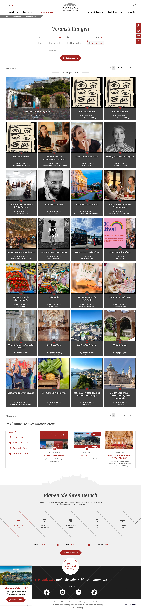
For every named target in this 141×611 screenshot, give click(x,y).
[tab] (19, 524)
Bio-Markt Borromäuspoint (54, 393)
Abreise (67, 545)
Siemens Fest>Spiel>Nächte (87, 252)
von (40, 37)
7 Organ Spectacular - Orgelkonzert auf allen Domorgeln (120, 396)
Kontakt (53, 602)
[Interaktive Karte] (138, 25)
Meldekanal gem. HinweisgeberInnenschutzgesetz (68, 605)
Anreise (35, 545)
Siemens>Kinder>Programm (37, 111)
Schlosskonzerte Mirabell (87, 204)
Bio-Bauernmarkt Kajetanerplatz (21, 298)
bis (68, 37)
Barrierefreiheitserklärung (94, 605)
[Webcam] (138, 41)
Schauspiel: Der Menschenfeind (120, 156)
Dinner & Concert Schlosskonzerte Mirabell (54, 158)
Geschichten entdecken (54, 455)
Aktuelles (13, 432)
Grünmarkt (54, 297)
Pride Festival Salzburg (120, 252)
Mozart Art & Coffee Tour (120, 297)
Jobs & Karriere (62, 602)
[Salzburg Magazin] (138, 30)
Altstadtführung (120, 345)
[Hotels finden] (138, 36)
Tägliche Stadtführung (87, 345)
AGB (93, 602)
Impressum (86, 602)
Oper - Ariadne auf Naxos (87, 156)
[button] (100, 37)
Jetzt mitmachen (16, 600)
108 (130, 68)
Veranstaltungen (17, 17)
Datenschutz (100, 602)
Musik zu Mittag (54, 345)
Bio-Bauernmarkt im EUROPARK (87, 298)
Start (7, 17)
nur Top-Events (97, 43)
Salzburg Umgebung (75, 43)
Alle (41, 43)
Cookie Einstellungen (77, 607)
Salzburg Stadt (55, 43)
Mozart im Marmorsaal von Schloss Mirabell (119, 456)
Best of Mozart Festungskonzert (21, 252)
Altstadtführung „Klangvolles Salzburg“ (21, 346)
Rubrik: (97, 37)
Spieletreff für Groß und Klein (21, 393)
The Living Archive (87, 111)
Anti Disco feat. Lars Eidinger (54, 252)
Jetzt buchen (86, 455)
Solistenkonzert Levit (54, 204)
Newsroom (72, 602)
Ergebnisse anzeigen (70, 58)
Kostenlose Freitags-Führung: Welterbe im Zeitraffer (87, 394)
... (127, 68)
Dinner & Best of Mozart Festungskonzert (120, 205)
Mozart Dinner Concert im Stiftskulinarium (21, 205)
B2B (79, 602)
